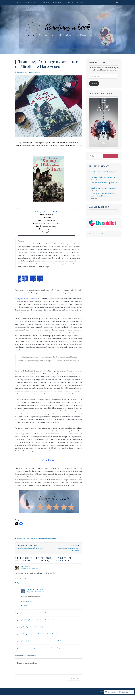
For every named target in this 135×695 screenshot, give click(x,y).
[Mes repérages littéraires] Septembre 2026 (104, 183)
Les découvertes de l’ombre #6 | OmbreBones (35, 613)
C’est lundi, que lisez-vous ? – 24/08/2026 (103, 188)
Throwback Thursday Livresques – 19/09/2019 (68, 548)
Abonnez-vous (97, 62)
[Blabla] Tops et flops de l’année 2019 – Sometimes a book (38, 627)
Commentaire (73, 678)
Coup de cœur (21, 538)
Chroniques (29, 2)
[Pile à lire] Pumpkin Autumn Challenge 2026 (104, 177)
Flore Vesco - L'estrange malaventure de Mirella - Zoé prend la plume (42, 648)
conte (36, 538)
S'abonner (94, 83)
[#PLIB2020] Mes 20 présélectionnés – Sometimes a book (38, 620)
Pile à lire (56, 2)
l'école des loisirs (51, 538)
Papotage (69, 2)
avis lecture (31, 538)
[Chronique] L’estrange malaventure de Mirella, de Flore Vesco (46, 64)
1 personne (24, 578)
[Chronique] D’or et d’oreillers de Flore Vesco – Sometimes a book (41, 641)
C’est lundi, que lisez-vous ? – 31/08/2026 (103, 172)
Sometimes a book (35, 72)
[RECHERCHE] (117, 2)
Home (19, 2)
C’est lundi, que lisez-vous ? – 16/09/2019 (30, 547)
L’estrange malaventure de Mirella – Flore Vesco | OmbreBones (40, 634)
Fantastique (42, 538)
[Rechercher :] (98, 156)
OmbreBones (27, 567)
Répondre (19, 583)
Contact (80, 2)
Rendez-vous (43, 2)
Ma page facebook (99, 207)
